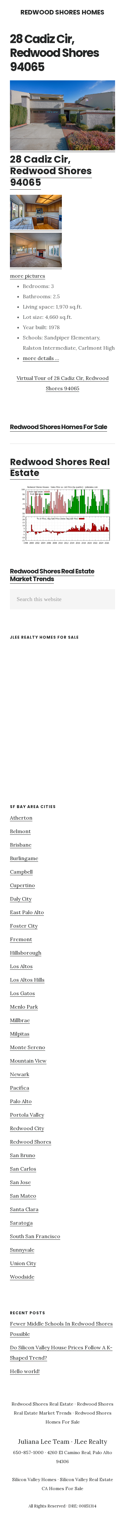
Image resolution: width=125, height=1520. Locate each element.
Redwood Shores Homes (62, 12)
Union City (23, 1263)
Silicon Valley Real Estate (86, 1479)
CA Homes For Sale (62, 1488)
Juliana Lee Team (44, 1441)
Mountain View (28, 1060)
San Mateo (23, 1195)
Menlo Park (24, 1006)
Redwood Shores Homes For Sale (58, 426)
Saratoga (21, 1222)
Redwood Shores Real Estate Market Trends (52, 575)
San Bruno (22, 1155)
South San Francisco (35, 1236)
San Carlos (23, 1168)
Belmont (20, 831)
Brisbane (20, 844)
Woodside (22, 1276)
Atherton (21, 817)
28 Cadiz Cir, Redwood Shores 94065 (51, 170)
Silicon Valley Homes (34, 1479)
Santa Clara (24, 1209)
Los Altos (21, 966)
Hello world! (25, 1371)
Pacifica (19, 1087)
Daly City (20, 898)
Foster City (24, 925)
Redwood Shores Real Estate (60, 467)
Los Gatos (22, 993)
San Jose (20, 1182)
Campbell (21, 871)
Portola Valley (27, 1114)
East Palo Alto (27, 912)
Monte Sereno (27, 1047)
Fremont (21, 939)
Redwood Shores (30, 1141)
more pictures (27, 276)
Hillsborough (25, 952)
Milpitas (19, 1033)
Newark (19, 1074)
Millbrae (20, 1020)
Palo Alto (21, 1101)
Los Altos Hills (27, 979)
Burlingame (24, 858)
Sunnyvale (22, 1249)
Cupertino (22, 885)
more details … (41, 358)
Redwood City (27, 1128)
